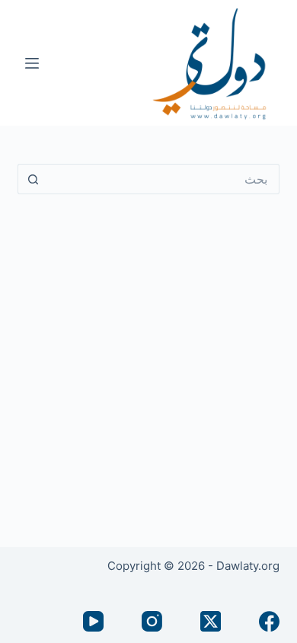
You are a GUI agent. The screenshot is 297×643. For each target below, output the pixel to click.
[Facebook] (269, 621)
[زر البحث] (33, 179)
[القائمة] (32, 63)
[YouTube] (93, 621)
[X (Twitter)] (210, 621)
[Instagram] (152, 621)
